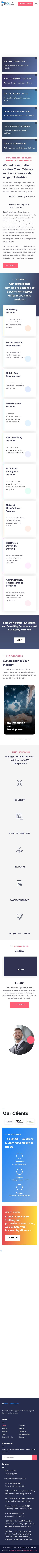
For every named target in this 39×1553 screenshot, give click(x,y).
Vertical (21, 1428)
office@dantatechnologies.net (15, 1478)
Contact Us (22, 1431)
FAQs (3, 1434)
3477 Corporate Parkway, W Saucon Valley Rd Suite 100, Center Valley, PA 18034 (20, 1492)
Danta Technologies (16, 1550)
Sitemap (21, 1437)
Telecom (5, 1431)
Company (22, 1426)
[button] (25, 4)
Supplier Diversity (7, 1437)
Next (34, 1101)
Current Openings (24, 1434)
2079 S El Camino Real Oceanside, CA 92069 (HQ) (14, 1485)
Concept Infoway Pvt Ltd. (30, 1550)
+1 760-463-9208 (11, 1474)
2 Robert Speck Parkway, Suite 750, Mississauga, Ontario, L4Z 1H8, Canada (18, 1507)
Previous (28, 1101)
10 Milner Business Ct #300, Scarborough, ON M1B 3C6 (15, 1515)
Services (4, 1428)
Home (4, 1426)
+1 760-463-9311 (10, 1470)
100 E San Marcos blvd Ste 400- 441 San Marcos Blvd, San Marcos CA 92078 (19, 1500)
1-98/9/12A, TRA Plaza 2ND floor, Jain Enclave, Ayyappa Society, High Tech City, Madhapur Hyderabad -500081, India (20, 1524)
